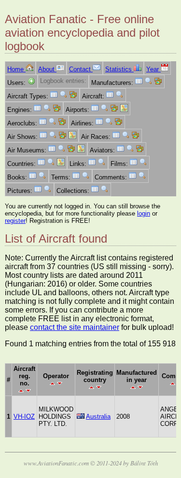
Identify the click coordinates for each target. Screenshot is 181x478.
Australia (98, 416)
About (47, 69)
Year (153, 69)
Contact (81, 69)
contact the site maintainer (74, 327)
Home (16, 69)
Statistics (119, 69)
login (143, 213)
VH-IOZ (24, 416)
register (15, 220)
